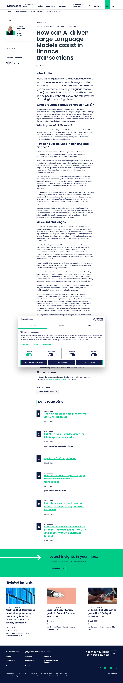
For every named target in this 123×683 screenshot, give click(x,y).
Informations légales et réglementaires (20, 676)
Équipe (40, 6)
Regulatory (47, 344)
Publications (37, 12)
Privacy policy (37, 344)
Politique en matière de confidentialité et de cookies (48, 673)
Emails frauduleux (64, 676)
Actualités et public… (21, 12)
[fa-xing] (114, 668)
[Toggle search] (107, 6)
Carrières (97, 6)
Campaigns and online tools (34, 652)
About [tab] (90, 326)
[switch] (50, 354)
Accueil (8, 12)
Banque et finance (46, 392)
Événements (30, 660)
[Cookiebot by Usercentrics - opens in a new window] (94, 319)
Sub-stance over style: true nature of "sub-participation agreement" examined (64, 506)
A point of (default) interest (60, 458)
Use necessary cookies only (34, 362)
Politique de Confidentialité (16, 673)
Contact (9, 666)
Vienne (21, 36)
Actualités (48, 651)
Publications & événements (77, 5)
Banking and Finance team (58, 379)
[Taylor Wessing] (13, 6)
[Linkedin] (6, 63)
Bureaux (62, 6)
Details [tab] (61, 326)
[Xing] (18, 63)
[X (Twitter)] (14, 63)
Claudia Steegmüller (58, 627)
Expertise (49, 6)
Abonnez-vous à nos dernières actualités (97, 653)
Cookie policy (25, 344)
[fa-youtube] (109, 668)
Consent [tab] (33, 326)
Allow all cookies (89, 362)
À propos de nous (28, 5)
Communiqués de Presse (51, 661)
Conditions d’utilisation (45, 676)
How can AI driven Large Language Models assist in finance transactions (64, 478)
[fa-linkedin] (103, 668)
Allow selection (61, 362)
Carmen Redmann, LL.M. (56, 446)
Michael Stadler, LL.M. (14, 636)
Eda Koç (70, 446)
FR (113, 6)
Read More (17, 33)
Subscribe (61, 563)
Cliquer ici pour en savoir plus (20, 615)
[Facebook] (10, 63)
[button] (107, 6)
